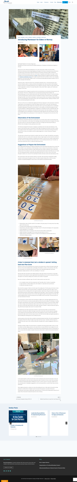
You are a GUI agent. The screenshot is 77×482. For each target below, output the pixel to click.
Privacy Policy (53, 478)
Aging (19, 37)
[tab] (36, 436)
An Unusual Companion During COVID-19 (24, 398)
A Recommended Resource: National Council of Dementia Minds (52, 468)
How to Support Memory (44, 462)
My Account (59, 2)
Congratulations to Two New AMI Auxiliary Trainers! (49, 465)
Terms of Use (47, 478)
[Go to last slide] (10, 423)
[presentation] (18, 416)
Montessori (43, 37)
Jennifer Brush (21, 42)
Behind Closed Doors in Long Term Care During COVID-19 (50, 399)
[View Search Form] (72, 2)
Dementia (30, 37)
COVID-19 (26, 37)
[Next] (66, 423)
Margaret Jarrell (14, 429)
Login (66, 2)
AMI (36, 75)
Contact (51, 2)
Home (38, 2)
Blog (55, 2)
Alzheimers (23, 37)
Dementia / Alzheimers (37, 37)
